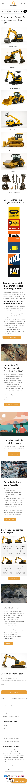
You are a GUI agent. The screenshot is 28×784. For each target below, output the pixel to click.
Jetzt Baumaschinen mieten (12, 337)
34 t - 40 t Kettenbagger (20, 566)
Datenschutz (6, 731)
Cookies (5, 728)
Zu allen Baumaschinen (12, 404)
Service (4, 709)
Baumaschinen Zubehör (13, 192)
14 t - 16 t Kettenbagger (7, 546)
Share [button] (4, 698)
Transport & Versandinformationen (11, 716)
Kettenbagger (13, 46)
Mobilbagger (13, 67)
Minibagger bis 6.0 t (13, 88)
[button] (2, 4)
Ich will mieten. (14, 454)
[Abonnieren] (21, 769)
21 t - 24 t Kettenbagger (20, 546)
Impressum (5, 725)
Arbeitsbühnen (13, 130)
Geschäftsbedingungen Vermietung (11, 741)
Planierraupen (13, 151)
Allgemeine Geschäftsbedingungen (11, 738)
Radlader (13, 109)
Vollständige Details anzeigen (18, 698)
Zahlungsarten (6, 713)
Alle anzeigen (14, 578)
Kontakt (8, 643)
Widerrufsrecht (6, 735)
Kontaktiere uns (10, 519)
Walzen (13, 171)
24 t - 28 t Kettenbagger (7, 566)
